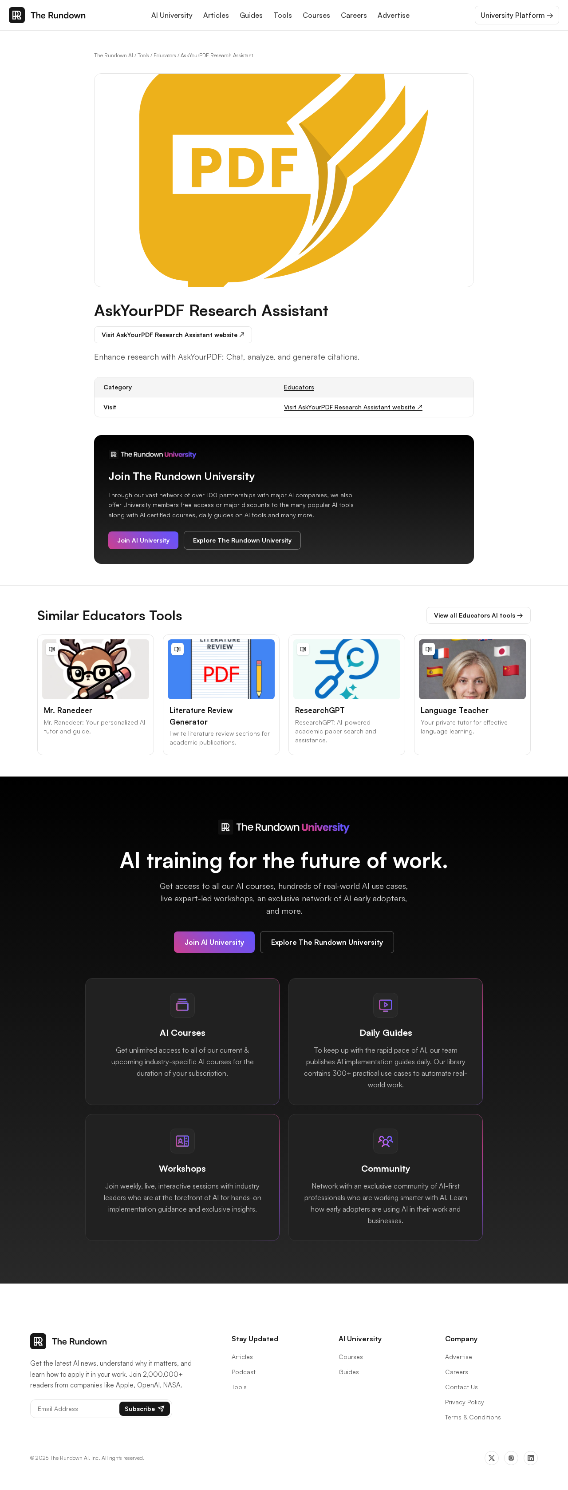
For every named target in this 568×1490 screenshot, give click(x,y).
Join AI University (143, 540)
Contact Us (461, 1387)
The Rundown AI (113, 55)
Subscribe (140, 1408)
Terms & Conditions (473, 1417)
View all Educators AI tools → (478, 615)
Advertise (394, 15)
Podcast (244, 1371)
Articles (216, 15)
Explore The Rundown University (242, 540)
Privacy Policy (464, 1402)
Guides (251, 15)
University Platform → (517, 15)
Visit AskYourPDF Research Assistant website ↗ (173, 334)
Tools (282, 15)
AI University (172, 15)
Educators (165, 55)
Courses (316, 15)
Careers (354, 15)
